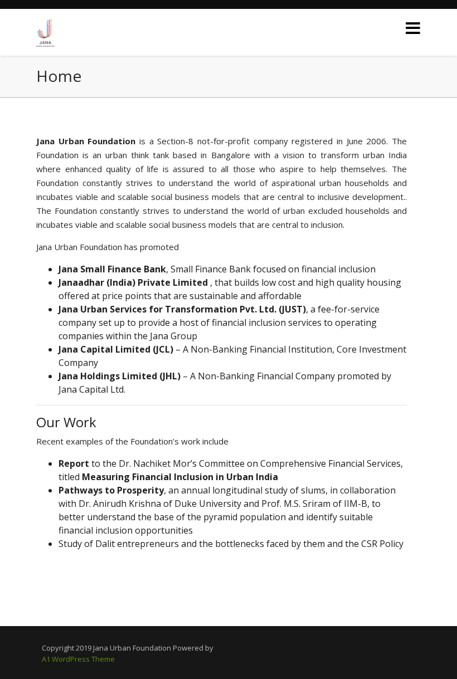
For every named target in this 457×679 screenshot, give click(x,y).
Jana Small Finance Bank (112, 269)
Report (75, 463)
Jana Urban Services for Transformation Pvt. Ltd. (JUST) (182, 309)
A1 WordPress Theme (78, 659)
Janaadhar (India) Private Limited (134, 282)
